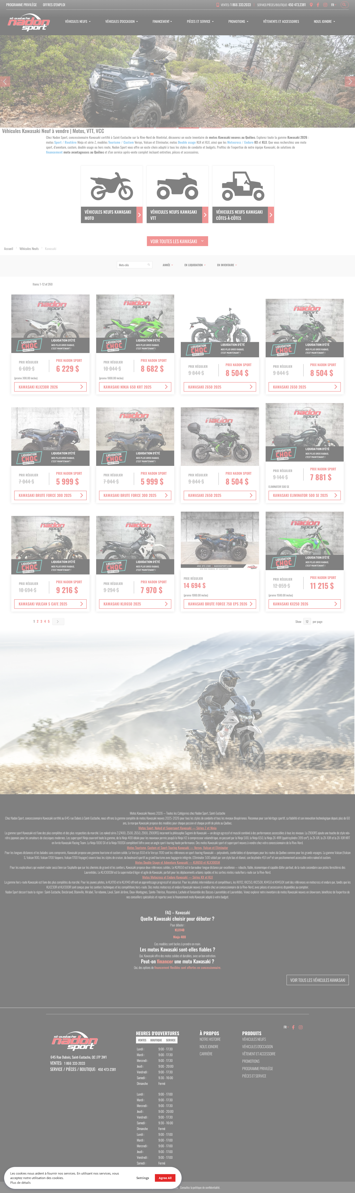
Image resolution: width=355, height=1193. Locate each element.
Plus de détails (20, 1182)
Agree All (165, 1178)
